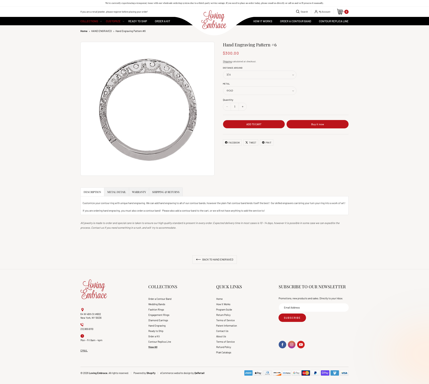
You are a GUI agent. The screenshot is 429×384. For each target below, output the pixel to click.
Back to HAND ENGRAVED (217, 259)
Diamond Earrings (158, 320)
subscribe (292, 317)
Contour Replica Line (159, 341)
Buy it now (317, 124)
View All (152, 347)
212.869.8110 (86, 328)
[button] (302, 12)
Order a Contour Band (159, 299)
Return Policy (223, 315)
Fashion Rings (156, 309)
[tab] (92, 191)
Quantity (228, 99)
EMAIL (84, 350)
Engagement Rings (158, 315)
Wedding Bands (156, 304)
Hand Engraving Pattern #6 (130, 30)
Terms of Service (225, 320)
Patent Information (226, 325)
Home (83, 30)
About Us (221, 336)
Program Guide (224, 309)
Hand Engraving (157, 325)
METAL (226, 83)
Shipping (227, 61)
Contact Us (222, 331)
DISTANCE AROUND (232, 67)
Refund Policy (223, 347)
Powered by (144, 372)
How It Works (223, 304)
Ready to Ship (155, 331)
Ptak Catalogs (223, 352)
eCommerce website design (175, 372)
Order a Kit (154, 336)
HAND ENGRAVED (101, 30)
